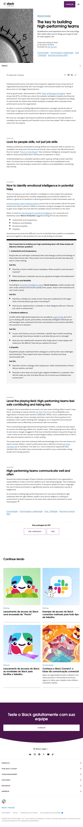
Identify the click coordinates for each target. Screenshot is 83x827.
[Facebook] (68, 75)
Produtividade (44, 16)
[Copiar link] (75, 75)
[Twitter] (65, 75)
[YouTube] (48, 755)
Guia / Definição (51, 511)
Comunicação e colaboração (61, 52)
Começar (70, 4)
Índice (5, 66)
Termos (15, 813)
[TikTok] (53, 755)
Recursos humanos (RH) (58, 55)
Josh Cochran (52, 47)
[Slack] (8, 4)
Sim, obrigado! (35, 531)
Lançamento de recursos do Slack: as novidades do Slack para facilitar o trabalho (21, 671)
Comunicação (43, 52)
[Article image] (22, 586)
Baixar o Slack (7, 808)
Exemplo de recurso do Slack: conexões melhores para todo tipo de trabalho (60, 614)
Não (53, 531)
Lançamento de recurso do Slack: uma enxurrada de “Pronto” (21, 613)
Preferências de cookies (29, 813)
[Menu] (78, 4)
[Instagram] (35, 755)
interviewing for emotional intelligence (36, 213)
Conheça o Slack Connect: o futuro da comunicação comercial (60, 670)
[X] (44, 755)
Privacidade (6, 813)
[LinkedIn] (72, 75)
